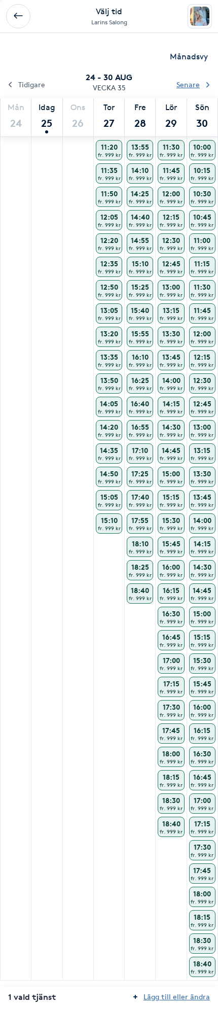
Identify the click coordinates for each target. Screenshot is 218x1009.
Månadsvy (189, 56)
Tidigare (31, 84)
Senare (188, 84)
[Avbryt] (18, 16)
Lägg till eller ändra (176, 996)
